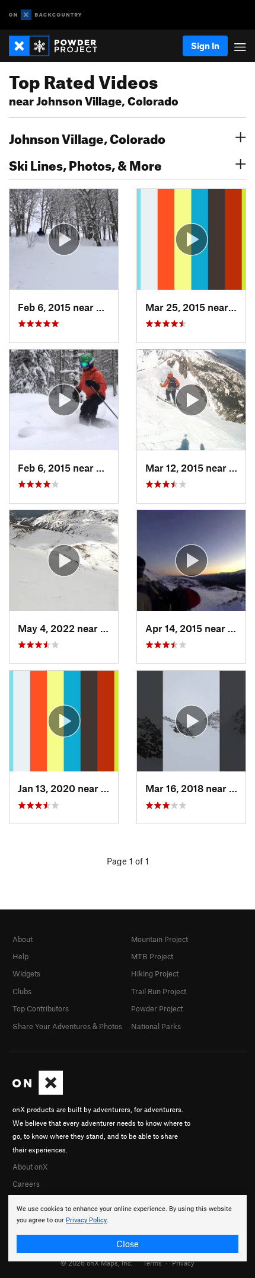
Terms (152, 1262)
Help (20, 956)
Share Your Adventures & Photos (67, 1026)
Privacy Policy (86, 1220)
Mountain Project (159, 939)
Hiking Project (155, 973)
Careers (26, 1184)
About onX (30, 1166)
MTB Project (152, 956)
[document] (127, 1228)
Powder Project (157, 1008)
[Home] (59, 46)
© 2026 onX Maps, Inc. (96, 1262)
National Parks (156, 1026)
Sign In (205, 45)
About (22, 939)
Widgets (26, 973)
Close (127, 1243)
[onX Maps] (37, 1092)
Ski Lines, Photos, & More (85, 164)
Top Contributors (40, 1008)
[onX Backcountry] (45, 15)
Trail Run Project (158, 991)
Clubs (21, 991)
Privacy (183, 1262)
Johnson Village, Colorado (87, 137)
